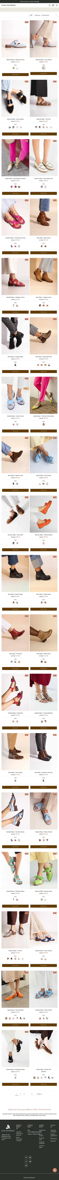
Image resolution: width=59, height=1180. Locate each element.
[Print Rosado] (47, 127)
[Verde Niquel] (43, 424)
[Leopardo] (47, 1018)
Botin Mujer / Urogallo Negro (15, 356)
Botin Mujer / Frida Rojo (15, 653)
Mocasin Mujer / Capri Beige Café (44, 178)
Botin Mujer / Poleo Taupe (15, 772)
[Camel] (41, 246)
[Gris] (36, 127)
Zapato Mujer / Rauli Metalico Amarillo (15, 178)
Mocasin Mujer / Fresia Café (15, 535)
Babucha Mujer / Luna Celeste (44, 59)
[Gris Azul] (49, 365)
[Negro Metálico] (45, 246)
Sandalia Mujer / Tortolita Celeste (15, 832)
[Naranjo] (43, 543)
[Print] (39, 127)
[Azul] (13, 127)
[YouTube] (30, 1161)
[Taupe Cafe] (41, 365)
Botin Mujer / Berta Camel (43, 238)
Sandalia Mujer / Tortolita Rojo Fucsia (15, 238)
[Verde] (13, 68)
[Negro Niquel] (41, 721)
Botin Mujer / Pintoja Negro (43, 594)
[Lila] (13, 1018)
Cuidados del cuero (42, 1131)
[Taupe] (41, 602)
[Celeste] (17, 68)
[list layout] (30, 15)
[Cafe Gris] (43, 780)
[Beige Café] (45, 186)
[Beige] (24, 1018)
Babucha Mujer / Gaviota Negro (15, 119)
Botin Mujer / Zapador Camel (43, 297)
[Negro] (9, 127)
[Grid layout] (31, 15)
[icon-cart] (53, 5)
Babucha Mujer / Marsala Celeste (15, 59)
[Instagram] (30, 1157)
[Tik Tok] (26, 1161)
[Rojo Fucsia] (15, 246)
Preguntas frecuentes (41, 1142)
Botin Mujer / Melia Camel (44, 653)
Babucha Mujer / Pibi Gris (15, 950)
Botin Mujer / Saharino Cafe (15, 475)
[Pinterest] (26, 1157)
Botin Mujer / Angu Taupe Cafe (43, 356)
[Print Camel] (45, 365)
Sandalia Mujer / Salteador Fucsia (15, 297)
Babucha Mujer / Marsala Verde (43, 891)
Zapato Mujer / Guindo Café (43, 1069)
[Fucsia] (17, 305)
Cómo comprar (41, 1135)
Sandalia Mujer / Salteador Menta (15, 891)
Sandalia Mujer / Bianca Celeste (43, 832)
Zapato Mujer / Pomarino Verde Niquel (43, 416)
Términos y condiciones (53, 1131)
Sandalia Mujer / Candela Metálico (43, 713)
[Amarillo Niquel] (51, 127)
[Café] (17, 127)
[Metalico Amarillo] (15, 186)
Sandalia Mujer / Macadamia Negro (15, 1069)
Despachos (53, 1141)
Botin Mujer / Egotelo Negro (15, 594)
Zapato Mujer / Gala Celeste (43, 475)
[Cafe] (17, 483)
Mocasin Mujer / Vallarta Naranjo (43, 535)
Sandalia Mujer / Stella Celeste (43, 1010)
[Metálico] (45, 721)
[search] (49, 5)
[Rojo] (47, 305)
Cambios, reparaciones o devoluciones (54, 1136)
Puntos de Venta (41, 1138)
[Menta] (13, 305)
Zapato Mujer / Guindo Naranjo (15, 1010)
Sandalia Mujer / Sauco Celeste (43, 950)
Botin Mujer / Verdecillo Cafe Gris (44, 772)
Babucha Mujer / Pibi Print (44, 119)
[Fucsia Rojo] (11, 186)
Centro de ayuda (41, 1146)
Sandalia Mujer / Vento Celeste (15, 416)
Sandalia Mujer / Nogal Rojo (15, 713)
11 (31, 1094)
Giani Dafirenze (31, 1177)
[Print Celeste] (19, 186)
